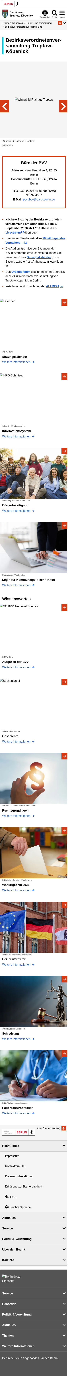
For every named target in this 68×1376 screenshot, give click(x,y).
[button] (62, 23)
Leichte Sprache (20, 1207)
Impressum (12, 1156)
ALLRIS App (54, 286)
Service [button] (7, 1228)
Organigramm (20, 271)
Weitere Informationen (16, 362)
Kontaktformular (15, 1166)
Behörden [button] (9, 1304)
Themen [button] (8, 1335)
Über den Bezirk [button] (13, 1249)
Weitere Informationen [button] (18, 1346)
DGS (13, 1197)
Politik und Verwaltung (39, 22)
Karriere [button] (8, 1260)
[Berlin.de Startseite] (11, 4)
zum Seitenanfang (48, 1128)
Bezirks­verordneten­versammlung (23, 26)
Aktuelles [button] (9, 1218)
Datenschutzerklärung (19, 1176)
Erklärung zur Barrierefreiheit (23, 1186)
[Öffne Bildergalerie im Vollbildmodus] (66, 145)
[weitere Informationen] (5, 13)
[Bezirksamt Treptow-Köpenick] (18, 1132)
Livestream (13, 232)
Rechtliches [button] (10, 1146)
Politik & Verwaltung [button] (17, 1239)
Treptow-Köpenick (12, 22)
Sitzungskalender (39, 257)
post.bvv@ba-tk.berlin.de (39, 199)
